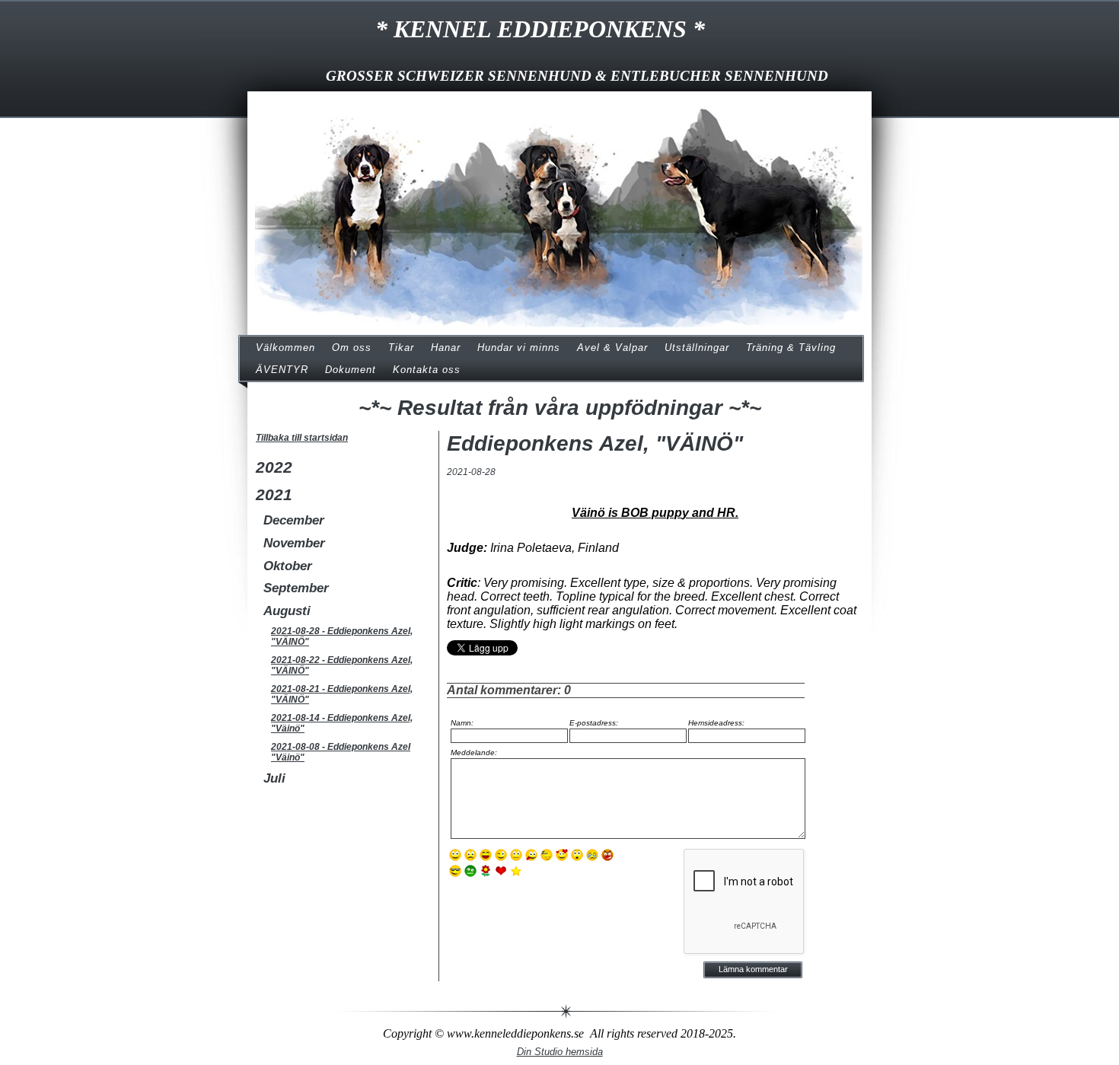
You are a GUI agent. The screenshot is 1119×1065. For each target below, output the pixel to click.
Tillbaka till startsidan (302, 437)
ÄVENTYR (282, 369)
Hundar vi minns (518, 347)
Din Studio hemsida (560, 1051)
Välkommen (285, 347)
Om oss (351, 347)
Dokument (350, 369)
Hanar (446, 347)
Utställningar (697, 347)
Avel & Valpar (612, 347)
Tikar (401, 347)
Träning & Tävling (791, 347)
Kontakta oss (427, 369)
